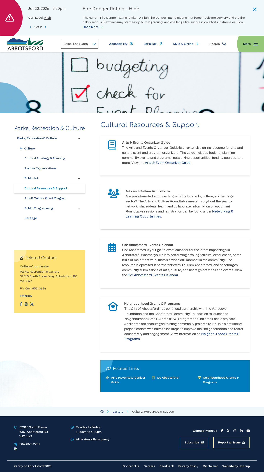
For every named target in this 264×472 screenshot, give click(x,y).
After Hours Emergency (92, 439)
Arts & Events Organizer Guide (128, 380)
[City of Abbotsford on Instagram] (234, 431)
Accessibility (118, 44)
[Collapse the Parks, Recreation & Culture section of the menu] (79, 138)
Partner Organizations (40, 168)
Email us (26, 296)
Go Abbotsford (168, 377)
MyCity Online (183, 44)
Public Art (31, 178)
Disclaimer (210, 466)
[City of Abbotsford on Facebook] (222, 431)
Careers (149, 466)
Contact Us (130, 466)
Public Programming (38, 208)
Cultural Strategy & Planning (44, 158)
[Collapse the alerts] (254, 9)
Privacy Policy (188, 466)
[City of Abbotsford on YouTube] (248, 431)
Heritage (30, 218)
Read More (91, 27)
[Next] (44, 26)
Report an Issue (229, 442)
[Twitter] (32, 304)
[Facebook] (21, 304)
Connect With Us (205, 431)
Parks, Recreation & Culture (37, 138)
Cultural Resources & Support (45, 188)
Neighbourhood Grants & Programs (221, 380)
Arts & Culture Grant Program (45, 198)
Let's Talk (150, 44)
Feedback (167, 466)
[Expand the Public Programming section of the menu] (79, 208)
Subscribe (191, 442)
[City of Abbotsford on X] (228, 431)
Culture (29, 148)
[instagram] (26, 304)
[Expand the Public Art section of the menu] (79, 178)
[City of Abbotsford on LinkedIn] (241, 431)
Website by (236, 466)
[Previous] (31, 26)
